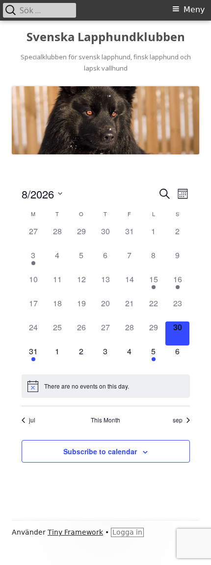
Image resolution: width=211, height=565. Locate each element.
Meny (194, 9)
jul (32, 420)
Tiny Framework (75, 532)
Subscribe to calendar (100, 451)
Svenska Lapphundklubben (105, 37)
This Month (105, 420)
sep (178, 420)
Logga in (127, 532)
